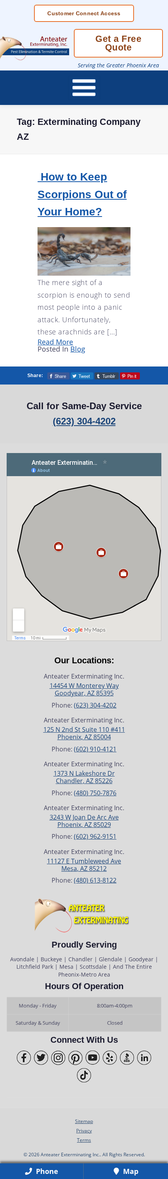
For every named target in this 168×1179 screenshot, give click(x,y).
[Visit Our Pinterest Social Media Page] (75, 1058)
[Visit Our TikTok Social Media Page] (84, 1075)
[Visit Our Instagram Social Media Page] (58, 1058)
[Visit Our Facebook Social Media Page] (24, 1058)
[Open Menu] (84, 88)
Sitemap (84, 1121)
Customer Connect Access (83, 13)
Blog (77, 349)
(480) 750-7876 (95, 793)
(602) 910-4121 (95, 749)
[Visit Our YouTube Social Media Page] (93, 1058)
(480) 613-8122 (95, 880)
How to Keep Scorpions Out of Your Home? (82, 194)
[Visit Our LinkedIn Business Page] (144, 1058)
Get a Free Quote (118, 43)
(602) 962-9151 (95, 836)
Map (129, 1171)
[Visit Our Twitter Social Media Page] (41, 1058)
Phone (46, 1171)
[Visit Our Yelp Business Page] (110, 1058)
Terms (84, 1140)
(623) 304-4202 (84, 421)
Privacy (84, 1130)
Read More (55, 342)
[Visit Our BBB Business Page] (127, 1058)
